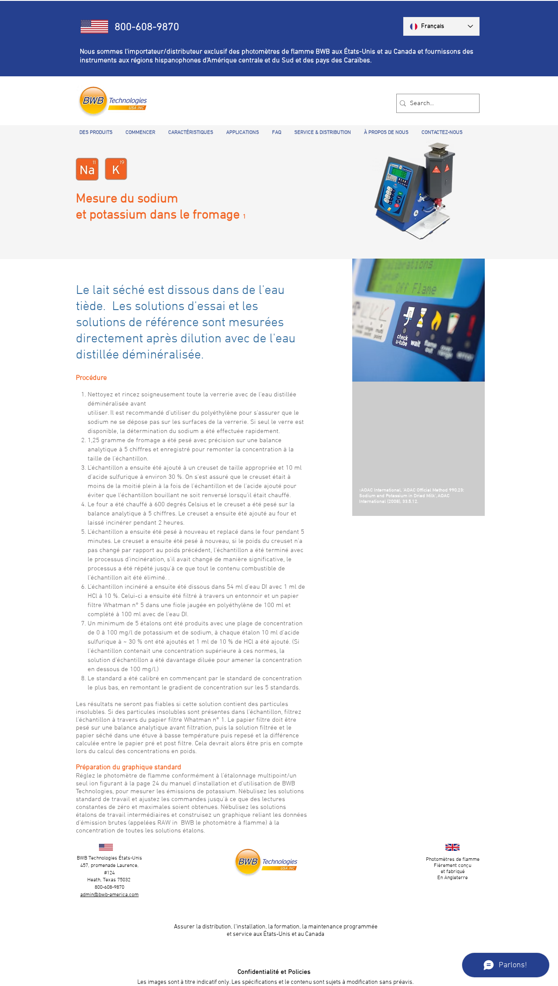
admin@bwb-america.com (109, 895)
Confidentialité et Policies (274, 972)
